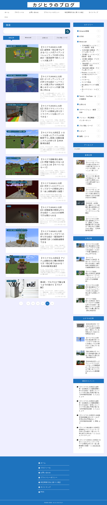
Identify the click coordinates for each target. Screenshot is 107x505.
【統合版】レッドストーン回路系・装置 (90, 64)
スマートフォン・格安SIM (89, 111)
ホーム (7, 12)
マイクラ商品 (90, 82)
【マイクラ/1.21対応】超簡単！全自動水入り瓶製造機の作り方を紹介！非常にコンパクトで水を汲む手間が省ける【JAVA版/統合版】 (89, 390)
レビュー (89, 131)
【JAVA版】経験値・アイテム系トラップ (90, 51)
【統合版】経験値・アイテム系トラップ (90, 69)
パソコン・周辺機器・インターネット (89, 119)
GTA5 (89, 36)
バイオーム (90, 79)
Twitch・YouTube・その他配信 (89, 97)
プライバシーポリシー (52, 12)
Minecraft (28, 37)
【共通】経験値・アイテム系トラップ (90, 60)
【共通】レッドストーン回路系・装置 (90, 55)
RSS (6, 17)
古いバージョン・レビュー (90, 90)
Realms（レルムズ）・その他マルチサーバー (90, 73)
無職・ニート (89, 136)
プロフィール (19, 12)
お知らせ (45, 37)
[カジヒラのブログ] (53, 7)
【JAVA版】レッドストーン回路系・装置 (90, 46)
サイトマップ (93, 12)
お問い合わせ (34, 12)
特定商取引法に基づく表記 (74, 12)
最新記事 (11, 37)
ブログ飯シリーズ (61, 37)
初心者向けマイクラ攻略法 (90, 85)
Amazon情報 (89, 31)
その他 (90, 77)
